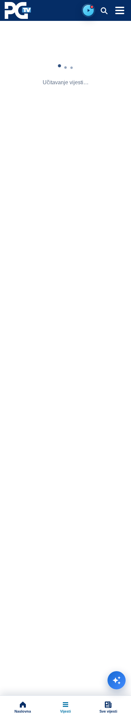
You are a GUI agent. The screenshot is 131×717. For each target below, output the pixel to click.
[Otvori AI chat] (116, 680)
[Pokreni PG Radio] (88, 10)
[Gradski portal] (18, 10)
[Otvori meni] (119, 10)
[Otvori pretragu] (104, 10)
